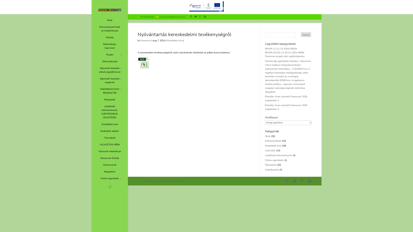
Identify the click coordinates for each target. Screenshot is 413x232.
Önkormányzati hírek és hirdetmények (109, 28)
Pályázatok (109, 99)
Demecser (146, 40)
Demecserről (109, 164)
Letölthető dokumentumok (278, 155)
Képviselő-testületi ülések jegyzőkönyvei (110, 70)
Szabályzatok (272, 169)
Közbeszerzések (273, 140)
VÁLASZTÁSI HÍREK (110, 144)
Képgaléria (109, 171)
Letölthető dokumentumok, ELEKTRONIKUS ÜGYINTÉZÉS (110, 112)
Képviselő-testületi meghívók (109, 80)
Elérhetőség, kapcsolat (109, 46)
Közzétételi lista (110, 124)
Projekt (109, 54)
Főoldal (110, 37)
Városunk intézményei (109, 151)
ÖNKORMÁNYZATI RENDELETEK (109, 91)
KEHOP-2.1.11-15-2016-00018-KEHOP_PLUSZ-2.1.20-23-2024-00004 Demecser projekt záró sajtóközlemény (285, 52)
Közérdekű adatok (110, 131)
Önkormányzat (109, 61)
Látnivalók (270, 150)
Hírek (109, 20)
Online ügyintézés (110, 178)
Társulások (110, 137)
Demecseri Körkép (110, 158)
